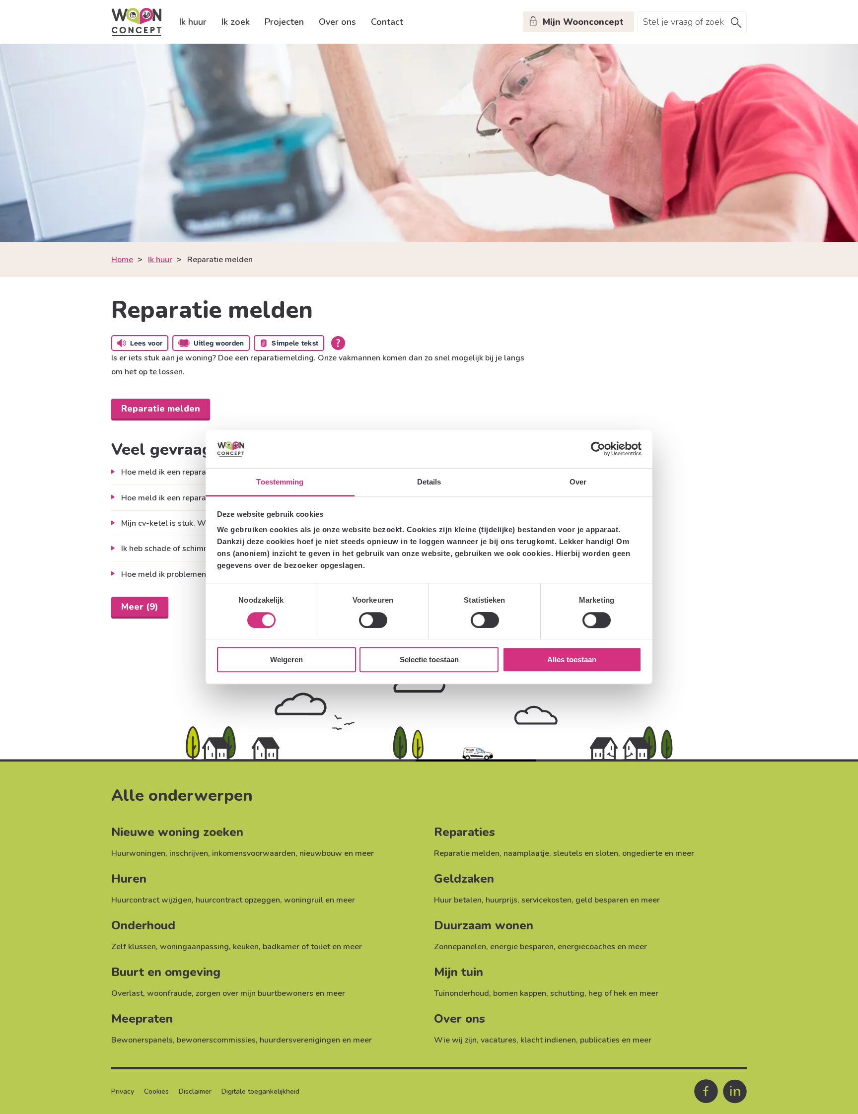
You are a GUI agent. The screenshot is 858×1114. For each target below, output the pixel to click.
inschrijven (188, 853)
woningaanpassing (194, 946)
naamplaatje (526, 853)
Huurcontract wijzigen (151, 900)
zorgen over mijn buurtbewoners (254, 993)
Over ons (337, 22)
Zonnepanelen (460, 946)
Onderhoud (143, 925)
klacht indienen (548, 1040)
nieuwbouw (320, 853)
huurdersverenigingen (300, 1040)
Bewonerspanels (142, 1040)
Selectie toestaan (429, 659)
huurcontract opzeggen (238, 900)
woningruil (303, 900)
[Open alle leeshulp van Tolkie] (338, 343)
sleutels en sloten (585, 853)
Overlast (127, 993)
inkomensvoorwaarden (253, 853)
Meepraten (142, 1019)
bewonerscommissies (216, 1040)
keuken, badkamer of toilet (281, 946)
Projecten (284, 22)
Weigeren (286, 659)
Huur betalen (458, 900)
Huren (128, 879)
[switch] (373, 620)
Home (122, 259)
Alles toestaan (571, 659)
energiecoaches (586, 946)
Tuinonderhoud (461, 993)
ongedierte (642, 853)
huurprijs (501, 900)
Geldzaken (464, 879)
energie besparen (522, 946)
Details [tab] (429, 482)
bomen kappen (519, 993)
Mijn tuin (458, 972)
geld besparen (601, 900)
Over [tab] (578, 482)
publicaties (600, 1040)
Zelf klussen (133, 946)
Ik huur (193, 22)
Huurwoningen (138, 853)
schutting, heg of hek (588, 993)
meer (364, 853)
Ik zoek (235, 22)
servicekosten (546, 900)
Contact (387, 22)
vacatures (498, 1040)
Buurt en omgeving (165, 972)
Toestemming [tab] (279, 482)
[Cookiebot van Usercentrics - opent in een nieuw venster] (598, 449)
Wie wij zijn (455, 1040)
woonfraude (169, 993)
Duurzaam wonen (483, 925)
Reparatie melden (467, 853)
